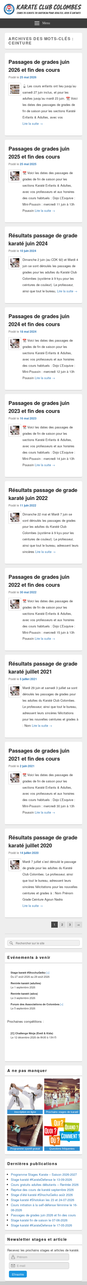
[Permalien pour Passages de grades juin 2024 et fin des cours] (14, 351)
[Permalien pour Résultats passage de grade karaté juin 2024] (14, 271)
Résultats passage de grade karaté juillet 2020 (42, 841)
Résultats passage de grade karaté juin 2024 (42, 239)
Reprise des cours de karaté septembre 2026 (42, 1189)
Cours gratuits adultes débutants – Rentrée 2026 (45, 1184)
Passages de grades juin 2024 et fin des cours (38, 320)
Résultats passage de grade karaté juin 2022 (42, 494)
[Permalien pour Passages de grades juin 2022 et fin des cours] (14, 612)
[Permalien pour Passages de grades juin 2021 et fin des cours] (14, 786)
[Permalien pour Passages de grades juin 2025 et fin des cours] (14, 184)
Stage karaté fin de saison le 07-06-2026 (39, 1220)
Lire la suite (32, 123)
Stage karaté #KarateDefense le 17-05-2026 (41, 1225)
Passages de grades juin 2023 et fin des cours (38, 407)
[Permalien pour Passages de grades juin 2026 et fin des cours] (14, 97)
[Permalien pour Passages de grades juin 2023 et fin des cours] (14, 438)
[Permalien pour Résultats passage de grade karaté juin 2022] (14, 525)
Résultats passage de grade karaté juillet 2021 (42, 667)
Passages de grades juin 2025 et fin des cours (38, 152)
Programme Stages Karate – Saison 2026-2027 (44, 1174)
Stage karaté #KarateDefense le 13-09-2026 (41, 1179)
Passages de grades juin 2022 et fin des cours (38, 580)
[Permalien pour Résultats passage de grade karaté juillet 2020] (14, 873)
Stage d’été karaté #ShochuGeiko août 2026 (42, 1194)
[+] (47, 972)
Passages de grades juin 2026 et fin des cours (38, 65)
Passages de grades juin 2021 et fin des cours (38, 754)
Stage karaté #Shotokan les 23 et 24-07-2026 (42, 1199)
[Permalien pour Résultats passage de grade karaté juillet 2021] (14, 699)
